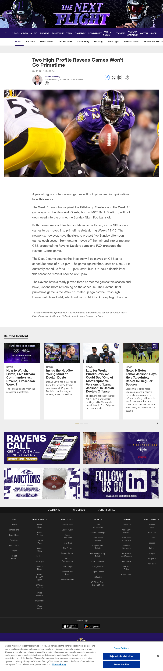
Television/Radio (67, 579)
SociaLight (39, 561)
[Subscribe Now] (42, 448)
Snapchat (152, 558)
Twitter (152, 548)
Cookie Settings (121, 648)
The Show (67, 548)
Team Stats (13, 535)
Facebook (152, 543)
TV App (152, 538)
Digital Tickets (98, 571)
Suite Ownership (98, 561)
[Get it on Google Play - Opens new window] (91, 628)
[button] (77, 423)
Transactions (13, 530)
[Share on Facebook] (107, 79)
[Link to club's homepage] (6, 33)
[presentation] (158, 423)
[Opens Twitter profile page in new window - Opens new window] (47, 83)
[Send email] (119, 79)
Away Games (97, 566)
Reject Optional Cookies (121, 656)
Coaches (14, 540)
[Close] (157, 655)
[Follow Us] (121, 483)
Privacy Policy (59, 664)
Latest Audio (67, 530)
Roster (14, 524)
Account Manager (97, 532)
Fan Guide (126, 561)
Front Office (14, 545)
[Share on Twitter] (113, 79)
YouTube (152, 564)
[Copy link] (126, 77)
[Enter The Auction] (42, 483)
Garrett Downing (52, 76)
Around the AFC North (39, 577)
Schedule (127, 524)
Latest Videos (67, 524)
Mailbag (39, 556)
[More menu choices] (114, 33)
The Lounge (67, 566)
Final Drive (67, 543)
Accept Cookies (121, 664)
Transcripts (39, 601)
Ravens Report (67, 553)
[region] (81, 656)
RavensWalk (126, 574)
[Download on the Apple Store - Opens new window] (70, 626)
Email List (152, 532)
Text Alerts (97, 577)
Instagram (152, 553)
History (14, 551)
